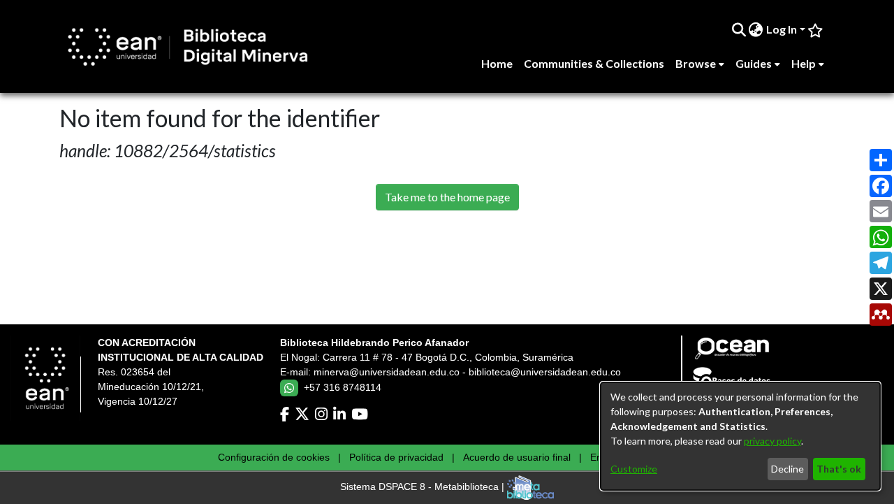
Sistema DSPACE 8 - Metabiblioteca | (423, 487)
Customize (633, 469)
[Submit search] (738, 29)
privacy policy (772, 441)
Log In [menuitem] (781, 29)
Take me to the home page (447, 196)
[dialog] (740, 436)
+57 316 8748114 (342, 387)
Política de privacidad (396, 457)
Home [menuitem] (497, 63)
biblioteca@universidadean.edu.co (545, 371)
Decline (787, 469)
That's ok (838, 469)
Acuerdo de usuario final (517, 457)
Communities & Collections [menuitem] (594, 63)
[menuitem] (756, 29)
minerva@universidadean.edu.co (387, 371)
